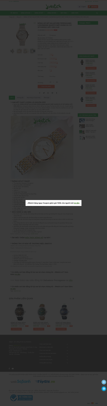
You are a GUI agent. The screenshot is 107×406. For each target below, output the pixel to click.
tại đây (77, 203)
